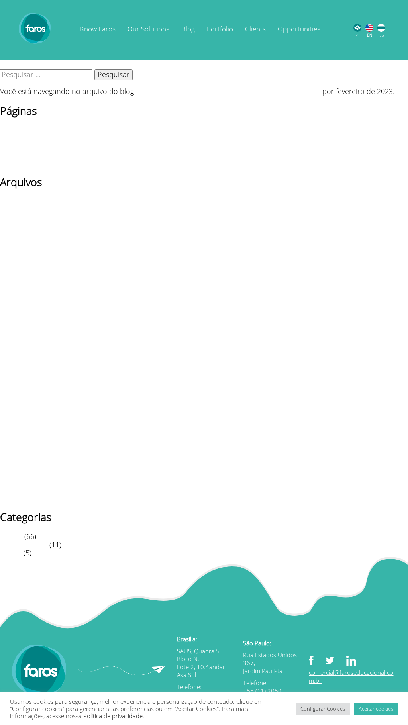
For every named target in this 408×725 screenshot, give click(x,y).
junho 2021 (18, 407)
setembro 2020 (24, 473)
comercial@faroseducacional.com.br (351, 676)
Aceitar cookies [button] (376, 708)
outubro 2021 (22, 374)
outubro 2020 (22, 465)
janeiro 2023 (20, 308)
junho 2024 (18, 250)
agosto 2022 (20, 341)
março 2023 (19, 291)
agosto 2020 (20, 481)
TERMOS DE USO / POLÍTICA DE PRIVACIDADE (74, 162)
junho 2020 (18, 497)
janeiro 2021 (20, 440)
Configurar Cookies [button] (322, 708)
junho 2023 (18, 267)
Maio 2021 (17, 415)
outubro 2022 (22, 333)
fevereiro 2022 (23, 349)
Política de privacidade (37, 154)
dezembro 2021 (25, 357)
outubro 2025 (22, 217)
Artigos (11, 536)
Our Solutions (148, 29)
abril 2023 (16, 283)
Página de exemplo (31, 146)
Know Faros (98, 29)
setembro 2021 (24, 382)
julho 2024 (17, 242)
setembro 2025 (24, 226)
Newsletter (17, 138)
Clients (255, 29)
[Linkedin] (357, 661)
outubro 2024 (22, 234)
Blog (188, 29)
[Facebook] (317, 661)
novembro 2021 (26, 365)
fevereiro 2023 (23, 300)
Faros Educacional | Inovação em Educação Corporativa (228, 91)
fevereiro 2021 (23, 432)
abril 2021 (16, 423)
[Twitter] (336, 660)
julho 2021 (17, 399)
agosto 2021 (20, 390)
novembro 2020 (26, 456)
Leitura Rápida (23, 544)
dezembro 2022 (25, 316)
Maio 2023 (17, 275)
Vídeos (11, 552)
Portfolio (220, 29)
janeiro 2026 (20, 201)
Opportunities (299, 29)
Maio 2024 (17, 258)
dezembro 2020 (25, 448)
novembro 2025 (26, 209)
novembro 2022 (26, 324)
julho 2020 (17, 489)
